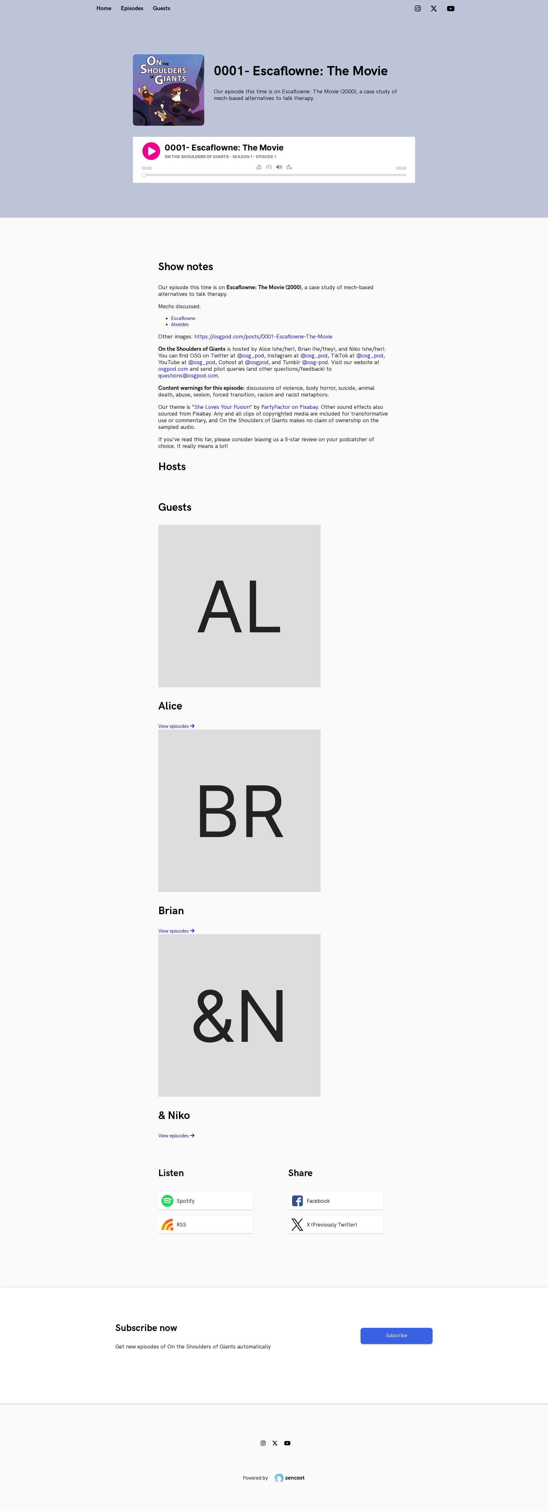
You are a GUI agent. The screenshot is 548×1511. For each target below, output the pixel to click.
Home (103, 8)
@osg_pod (250, 355)
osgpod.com (173, 369)
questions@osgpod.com (188, 375)
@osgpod (257, 362)
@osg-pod (315, 362)
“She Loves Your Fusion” (222, 407)
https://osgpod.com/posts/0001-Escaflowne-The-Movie (262, 336)
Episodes (132, 8)
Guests (161, 8)
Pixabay (309, 407)
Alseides (180, 325)
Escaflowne (183, 319)
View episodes (174, 726)
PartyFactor (275, 407)
